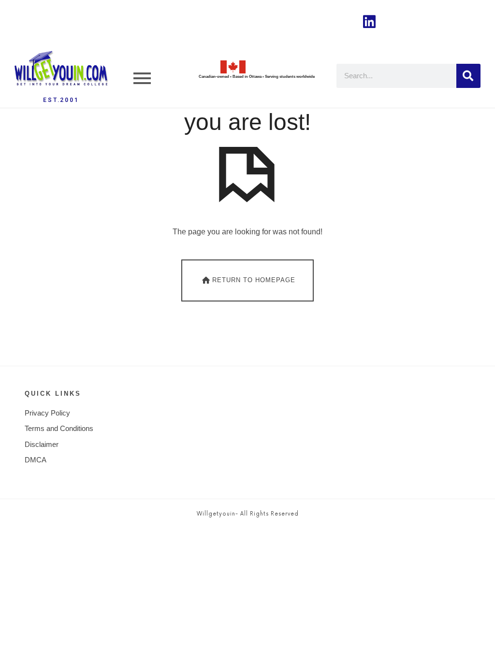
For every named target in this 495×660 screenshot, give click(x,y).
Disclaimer (41, 444)
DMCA (35, 460)
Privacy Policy (47, 413)
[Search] (468, 76)
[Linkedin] (369, 21)
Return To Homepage (253, 280)
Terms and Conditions (59, 428)
